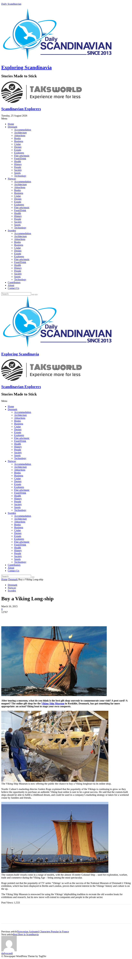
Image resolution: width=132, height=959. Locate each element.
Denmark (12, 126)
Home (11, 124)
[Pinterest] (29, 617)
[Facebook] (6, 617)
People (17, 167)
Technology (20, 175)
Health (17, 161)
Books (17, 138)
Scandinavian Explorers (21, 109)
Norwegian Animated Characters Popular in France (43, 931)
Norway (12, 178)
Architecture (20, 132)
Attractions (19, 135)
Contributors (14, 282)
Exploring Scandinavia (26, 67)
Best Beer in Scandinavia (26, 934)
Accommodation (22, 129)
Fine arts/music (21, 155)
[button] (66, 118)
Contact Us (13, 288)
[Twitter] (18, 617)
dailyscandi (7, 953)
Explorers (19, 152)
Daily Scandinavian (11, 4)
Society (18, 170)
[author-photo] (9, 950)
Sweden (12, 230)
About (11, 285)
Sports (17, 173)
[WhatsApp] (41, 617)
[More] (53, 617)
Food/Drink (20, 158)
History (18, 164)
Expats (17, 150)
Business (18, 141)
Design (17, 147)
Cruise (17, 144)
